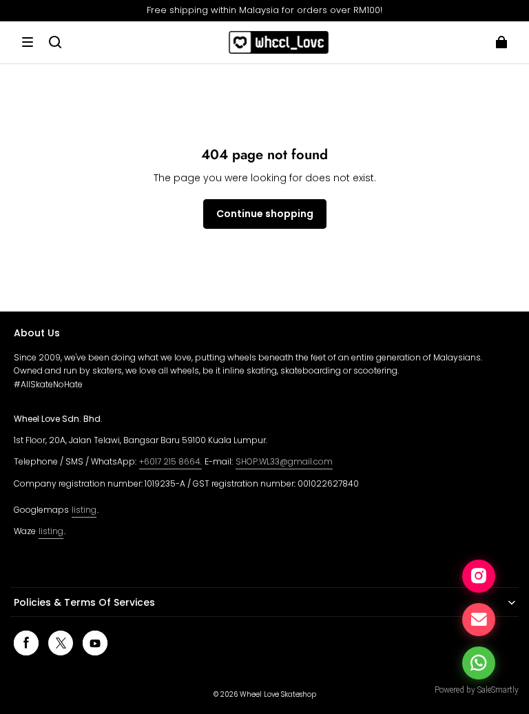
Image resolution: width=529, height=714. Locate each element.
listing (84, 510)
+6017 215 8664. (170, 461)
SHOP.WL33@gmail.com (284, 461)
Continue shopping (264, 214)
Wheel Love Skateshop (278, 694)
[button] (27, 42)
